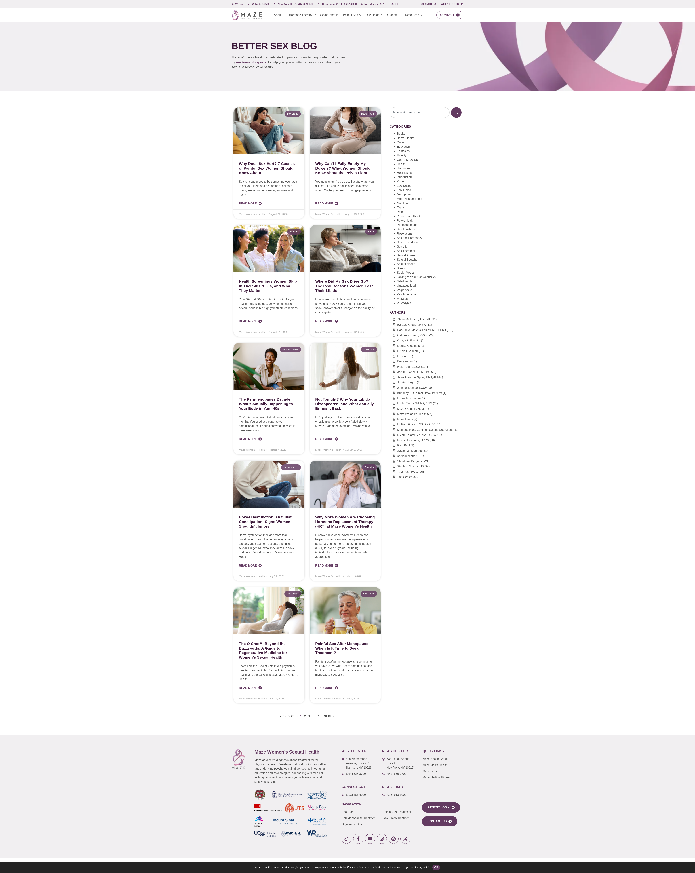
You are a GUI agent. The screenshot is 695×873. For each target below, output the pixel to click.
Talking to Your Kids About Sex (416, 277)
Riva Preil (403, 445)
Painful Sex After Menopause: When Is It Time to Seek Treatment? (342, 648)
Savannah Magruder (410, 450)
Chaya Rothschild (408, 340)
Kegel (401, 181)
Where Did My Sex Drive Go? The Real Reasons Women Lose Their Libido (344, 285)
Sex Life (402, 246)
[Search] (456, 112)
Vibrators (402, 298)
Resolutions (404, 233)
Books (401, 133)
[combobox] (420, 112)
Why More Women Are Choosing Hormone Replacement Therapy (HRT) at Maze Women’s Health (345, 521)
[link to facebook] (358, 839)
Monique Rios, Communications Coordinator (425, 429)
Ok (436, 867)
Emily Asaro (405, 361)
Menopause (404, 194)
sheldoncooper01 (408, 455)
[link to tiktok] (346, 839)
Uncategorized (406, 285)
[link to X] (405, 839)
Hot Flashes (404, 172)
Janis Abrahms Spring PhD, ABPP (419, 377)
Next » (329, 716)
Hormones (403, 168)
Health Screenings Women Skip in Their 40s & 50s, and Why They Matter (268, 285)
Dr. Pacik (403, 356)
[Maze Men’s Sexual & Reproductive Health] (238, 759)
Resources (412, 14)
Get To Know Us (407, 159)
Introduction (404, 177)
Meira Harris (405, 419)
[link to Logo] (247, 15)
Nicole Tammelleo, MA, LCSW (416, 434)
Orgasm (392, 14)
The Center (404, 476)
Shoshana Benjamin (410, 461)
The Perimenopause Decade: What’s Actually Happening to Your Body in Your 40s (266, 403)
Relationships (406, 229)
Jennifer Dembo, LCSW (412, 387)
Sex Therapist (406, 250)
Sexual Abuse (406, 255)
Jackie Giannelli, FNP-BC (413, 372)
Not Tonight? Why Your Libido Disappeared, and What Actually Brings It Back (344, 403)
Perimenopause (407, 224)
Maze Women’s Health (411, 414)
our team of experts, (252, 62)
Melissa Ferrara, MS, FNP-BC (416, 424)
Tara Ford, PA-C (407, 471)
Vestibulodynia (406, 294)
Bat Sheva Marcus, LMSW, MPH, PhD (421, 330)
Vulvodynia (404, 303)
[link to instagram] (382, 839)
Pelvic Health (405, 220)
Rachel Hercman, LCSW (413, 440)
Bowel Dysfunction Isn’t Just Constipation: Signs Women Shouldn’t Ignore (265, 521)
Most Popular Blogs (409, 198)
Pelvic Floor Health (409, 216)
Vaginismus (404, 290)
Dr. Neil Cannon (407, 351)
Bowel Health (405, 138)
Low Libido (372, 14)
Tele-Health (404, 281)
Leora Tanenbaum (409, 398)
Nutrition (402, 203)
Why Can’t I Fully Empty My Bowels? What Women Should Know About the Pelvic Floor (343, 168)
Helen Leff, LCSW (408, 366)
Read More (248, 203)
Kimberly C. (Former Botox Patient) (419, 393)
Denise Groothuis (408, 345)
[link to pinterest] (394, 839)
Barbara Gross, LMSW (411, 324)
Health (401, 164)
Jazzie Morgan (406, 382)
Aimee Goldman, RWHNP (414, 319)
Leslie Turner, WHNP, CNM (414, 403)
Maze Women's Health (411, 408)
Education (403, 146)
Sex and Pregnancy (409, 237)
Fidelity (401, 155)
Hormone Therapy (300, 14)
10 (319, 716)
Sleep (401, 268)
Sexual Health (329, 14)
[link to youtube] (370, 839)
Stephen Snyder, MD (410, 466)
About (277, 14)
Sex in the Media (407, 242)
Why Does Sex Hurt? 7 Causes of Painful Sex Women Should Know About (267, 168)
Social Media (405, 272)
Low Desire (404, 185)
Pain (400, 211)
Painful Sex (350, 14)
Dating (401, 142)
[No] (686, 868)
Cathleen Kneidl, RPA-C (413, 335)
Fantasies (403, 151)
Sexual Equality (407, 259)
